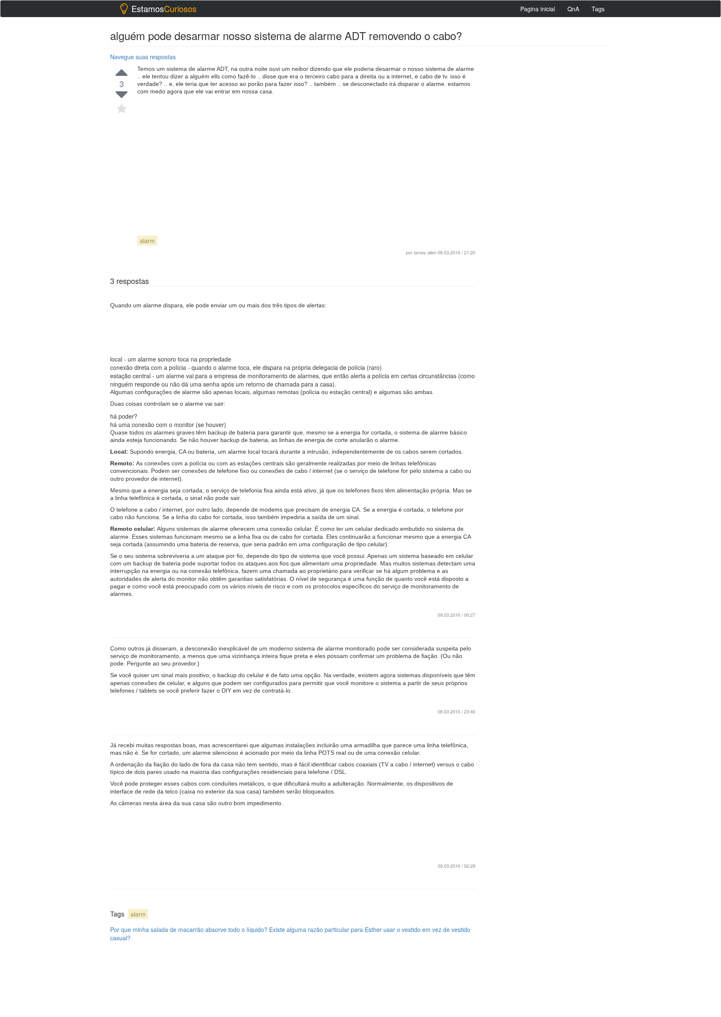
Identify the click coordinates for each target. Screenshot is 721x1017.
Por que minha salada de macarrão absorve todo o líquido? (188, 929)
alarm (147, 240)
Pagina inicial (537, 9)
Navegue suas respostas (143, 57)
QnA (573, 9)
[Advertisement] (306, 157)
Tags (598, 9)
